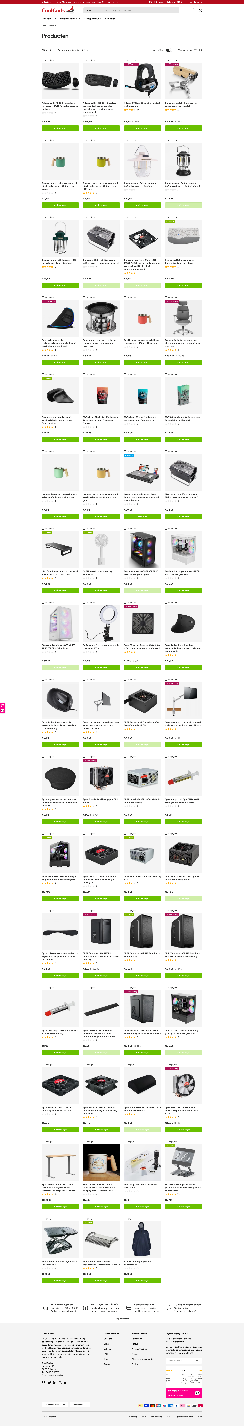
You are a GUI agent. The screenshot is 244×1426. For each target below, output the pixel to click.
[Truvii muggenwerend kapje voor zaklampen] (142, 1162)
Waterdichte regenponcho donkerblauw (137, 1263)
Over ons (108, 1338)
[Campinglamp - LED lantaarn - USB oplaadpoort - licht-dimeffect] (60, 238)
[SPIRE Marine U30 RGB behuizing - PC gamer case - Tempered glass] (60, 854)
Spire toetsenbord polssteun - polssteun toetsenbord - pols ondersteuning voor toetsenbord (99, 1033)
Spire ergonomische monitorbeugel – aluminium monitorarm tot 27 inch (183, 724)
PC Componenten (68, 18)
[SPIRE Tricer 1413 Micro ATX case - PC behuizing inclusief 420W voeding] (142, 1008)
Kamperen (110, 18)
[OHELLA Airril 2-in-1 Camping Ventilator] (101, 549)
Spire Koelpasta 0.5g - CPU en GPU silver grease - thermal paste (182, 801)
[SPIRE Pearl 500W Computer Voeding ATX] (142, 854)
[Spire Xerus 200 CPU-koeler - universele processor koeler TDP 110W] (183, 1085)
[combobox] (131, 10)
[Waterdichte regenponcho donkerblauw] (142, 1239)
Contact (159, 2)
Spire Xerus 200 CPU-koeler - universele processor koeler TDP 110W (181, 1110)
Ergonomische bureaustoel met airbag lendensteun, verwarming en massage (183, 343)
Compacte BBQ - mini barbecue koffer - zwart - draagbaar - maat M (101, 261)
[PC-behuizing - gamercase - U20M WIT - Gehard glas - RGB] (183, 549)
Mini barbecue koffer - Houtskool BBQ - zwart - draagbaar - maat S (181, 496)
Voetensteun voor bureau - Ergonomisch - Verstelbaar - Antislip (101, 1263)
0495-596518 (52, 1372)
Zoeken (135, 1364)
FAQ (151, 2)
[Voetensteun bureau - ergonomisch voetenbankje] (60, 1239)
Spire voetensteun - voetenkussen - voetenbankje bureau (142, 1109)
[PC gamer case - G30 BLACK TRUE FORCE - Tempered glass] (142, 549)
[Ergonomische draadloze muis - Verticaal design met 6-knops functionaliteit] (60, 395)
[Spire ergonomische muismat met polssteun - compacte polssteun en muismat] (60, 777)
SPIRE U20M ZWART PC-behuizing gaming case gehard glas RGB (181, 1032)
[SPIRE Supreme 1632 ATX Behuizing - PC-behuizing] (142, 931)
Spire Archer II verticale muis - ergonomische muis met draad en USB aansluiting (59, 725)
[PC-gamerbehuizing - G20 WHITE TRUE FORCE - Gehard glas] (60, 623)
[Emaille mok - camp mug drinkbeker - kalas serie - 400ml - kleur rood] (142, 318)
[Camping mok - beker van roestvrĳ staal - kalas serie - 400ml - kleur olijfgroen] (101, 161)
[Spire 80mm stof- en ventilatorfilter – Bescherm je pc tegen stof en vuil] (142, 623)
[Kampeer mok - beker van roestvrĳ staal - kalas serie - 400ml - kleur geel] (101, 472)
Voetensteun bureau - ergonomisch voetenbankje (60, 1263)
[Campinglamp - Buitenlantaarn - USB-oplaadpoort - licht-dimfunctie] (183, 161)
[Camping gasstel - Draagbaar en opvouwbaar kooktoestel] (183, 81)
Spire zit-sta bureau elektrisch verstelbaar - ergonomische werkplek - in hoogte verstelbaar (58, 1187)
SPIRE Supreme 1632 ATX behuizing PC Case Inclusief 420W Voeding (182, 955)
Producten (52, 25)
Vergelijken (158, 50)
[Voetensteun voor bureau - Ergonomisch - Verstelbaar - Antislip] (101, 1239)
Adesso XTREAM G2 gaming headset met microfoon (142, 104)
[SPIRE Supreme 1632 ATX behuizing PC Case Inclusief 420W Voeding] (183, 931)
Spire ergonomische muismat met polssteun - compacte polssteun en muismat (60, 802)
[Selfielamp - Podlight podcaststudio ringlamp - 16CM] (101, 623)
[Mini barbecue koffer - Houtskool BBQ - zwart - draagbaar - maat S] (183, 472)
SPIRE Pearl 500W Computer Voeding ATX (142, 878)
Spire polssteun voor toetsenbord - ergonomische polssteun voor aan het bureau (60, 956)
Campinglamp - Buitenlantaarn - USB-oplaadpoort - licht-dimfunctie (183, 184)
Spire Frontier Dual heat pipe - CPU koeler (100, 801)
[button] (200, 10)
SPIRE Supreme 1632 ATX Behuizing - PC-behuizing (142, 955)
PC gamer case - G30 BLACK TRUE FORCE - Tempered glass (141, 573)
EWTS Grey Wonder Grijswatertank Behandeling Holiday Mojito (182, 419)
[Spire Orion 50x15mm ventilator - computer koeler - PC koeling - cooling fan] (101, 854)
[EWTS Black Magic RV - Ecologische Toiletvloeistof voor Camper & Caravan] (101, 395)
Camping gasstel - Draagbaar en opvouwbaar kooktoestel (181, 104)
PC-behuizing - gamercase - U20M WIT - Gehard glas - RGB (182, 573)
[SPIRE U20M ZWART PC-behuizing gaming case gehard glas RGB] (183, 1008)
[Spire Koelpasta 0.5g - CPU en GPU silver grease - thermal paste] (183, 777)
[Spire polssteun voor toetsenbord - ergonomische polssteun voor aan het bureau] (60, 931)
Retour (135, 1343)
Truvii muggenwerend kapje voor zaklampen (140, 1186)
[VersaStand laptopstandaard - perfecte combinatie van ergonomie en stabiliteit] (183, 1162)
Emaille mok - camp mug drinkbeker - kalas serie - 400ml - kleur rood (142, 341)
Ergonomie (47, 18)
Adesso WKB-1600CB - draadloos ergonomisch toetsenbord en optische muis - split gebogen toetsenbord (99, 107)
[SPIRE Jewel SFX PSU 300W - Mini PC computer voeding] (142, 777)
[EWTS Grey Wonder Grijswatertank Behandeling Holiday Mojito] (183, 395)
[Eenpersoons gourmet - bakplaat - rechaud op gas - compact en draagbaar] (101, 318)
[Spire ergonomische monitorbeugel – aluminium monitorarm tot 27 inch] (183, 700)
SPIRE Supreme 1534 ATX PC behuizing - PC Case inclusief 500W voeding (101, 956)
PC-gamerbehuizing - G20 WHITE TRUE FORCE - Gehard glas (58, 647)
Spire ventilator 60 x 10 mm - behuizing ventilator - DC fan (56, 1109)
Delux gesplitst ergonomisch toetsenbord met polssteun (179, 261)
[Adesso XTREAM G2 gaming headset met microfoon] (142, 81)
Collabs (107, 1349)
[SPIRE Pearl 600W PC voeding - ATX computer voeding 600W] (183, 854)
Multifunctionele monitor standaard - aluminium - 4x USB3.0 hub (60, 573)
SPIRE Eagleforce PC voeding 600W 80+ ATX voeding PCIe (141, 724)
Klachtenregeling (139, 1349)
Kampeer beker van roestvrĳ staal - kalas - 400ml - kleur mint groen (59, 496)
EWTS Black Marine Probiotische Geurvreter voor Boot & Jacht (140, 419)
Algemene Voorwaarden (143, 1359)
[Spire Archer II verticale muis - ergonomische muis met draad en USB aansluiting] (60, 700)
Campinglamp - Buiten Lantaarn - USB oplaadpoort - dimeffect (140, 184)
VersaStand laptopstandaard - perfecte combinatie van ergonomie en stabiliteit (183, 1187)
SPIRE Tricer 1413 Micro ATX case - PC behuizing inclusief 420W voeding (142, 1032)
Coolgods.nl (52, 1417)
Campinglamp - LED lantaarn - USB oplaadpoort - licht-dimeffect (59, 261)
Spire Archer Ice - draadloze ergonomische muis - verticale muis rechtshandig (183, 648)
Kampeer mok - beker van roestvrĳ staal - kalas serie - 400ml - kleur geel (100, 497)
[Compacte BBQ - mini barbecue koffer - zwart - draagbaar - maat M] (101, 238)
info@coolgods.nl (56, 1375)
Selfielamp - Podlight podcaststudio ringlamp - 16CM (101, 647)
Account (108, 1364)
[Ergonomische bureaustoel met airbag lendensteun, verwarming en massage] (183, 318)
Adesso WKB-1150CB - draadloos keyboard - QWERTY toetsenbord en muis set (60, 106)
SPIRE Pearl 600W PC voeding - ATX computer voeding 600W (183, 878)
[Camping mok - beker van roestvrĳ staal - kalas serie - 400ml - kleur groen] (60, 161)
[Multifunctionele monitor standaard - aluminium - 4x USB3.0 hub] (60, 549)
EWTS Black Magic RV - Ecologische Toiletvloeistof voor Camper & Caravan (100, 420)
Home (44, 25)
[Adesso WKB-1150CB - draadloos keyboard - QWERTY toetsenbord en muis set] (60, 81)
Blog (106, 1359)
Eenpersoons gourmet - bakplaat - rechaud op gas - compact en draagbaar (100, 343)
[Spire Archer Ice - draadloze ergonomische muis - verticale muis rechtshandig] (183, 623)
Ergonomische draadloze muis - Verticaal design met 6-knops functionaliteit (58, 420)
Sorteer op (63, 50)
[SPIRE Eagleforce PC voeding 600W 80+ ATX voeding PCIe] (142, 700)
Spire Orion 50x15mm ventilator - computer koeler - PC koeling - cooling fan (99, 879)
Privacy (135, 1354)
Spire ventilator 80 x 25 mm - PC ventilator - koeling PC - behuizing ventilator (100, 1110)
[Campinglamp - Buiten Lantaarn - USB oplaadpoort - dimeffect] (142, 161)
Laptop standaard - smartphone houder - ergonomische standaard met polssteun (141, 497)
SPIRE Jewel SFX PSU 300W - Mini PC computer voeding (142, 801)
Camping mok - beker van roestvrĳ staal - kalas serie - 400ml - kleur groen (59, 186)
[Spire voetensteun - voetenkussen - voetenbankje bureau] (142, 1085)
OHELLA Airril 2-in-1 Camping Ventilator (97, 573)
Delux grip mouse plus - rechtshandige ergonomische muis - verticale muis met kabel (60, 343)
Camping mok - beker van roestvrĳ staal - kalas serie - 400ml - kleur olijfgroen (100, 186)
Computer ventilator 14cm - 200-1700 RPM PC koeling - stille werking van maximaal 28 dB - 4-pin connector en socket (142, 264)
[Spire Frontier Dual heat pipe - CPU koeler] (101, 777)
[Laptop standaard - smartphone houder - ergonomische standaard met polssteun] (142, 472)
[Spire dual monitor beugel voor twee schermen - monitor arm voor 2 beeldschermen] (101, 700)
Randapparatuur (91, 18)
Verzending (137, 1338)
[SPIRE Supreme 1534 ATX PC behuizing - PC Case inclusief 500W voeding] (101, 931)
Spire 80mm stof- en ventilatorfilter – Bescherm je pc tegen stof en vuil (142, 647)
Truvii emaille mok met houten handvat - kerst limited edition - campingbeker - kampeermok (99, 1187)
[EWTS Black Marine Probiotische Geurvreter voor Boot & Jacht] (142, 395)
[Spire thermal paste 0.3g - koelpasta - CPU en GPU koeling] (60, 1008)
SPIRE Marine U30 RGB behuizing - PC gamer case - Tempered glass (59, 878)
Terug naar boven (122, 1318)
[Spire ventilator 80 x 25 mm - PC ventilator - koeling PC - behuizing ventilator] (101, 1085)
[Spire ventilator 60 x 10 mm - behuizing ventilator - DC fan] (60, 1085)
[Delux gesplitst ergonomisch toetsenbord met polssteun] (183, 238)
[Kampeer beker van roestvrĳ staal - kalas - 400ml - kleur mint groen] (60, 472)
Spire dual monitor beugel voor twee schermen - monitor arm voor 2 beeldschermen (101, 725)
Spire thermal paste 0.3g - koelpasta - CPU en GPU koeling (60, 1032)
